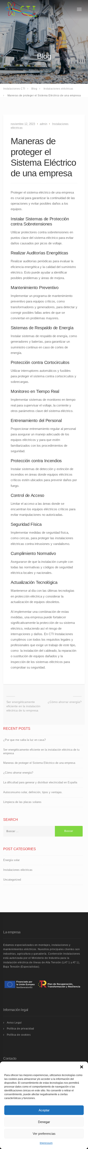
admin (43, 123)
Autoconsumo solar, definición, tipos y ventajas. (33, 792)
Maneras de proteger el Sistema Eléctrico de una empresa (39, 762)
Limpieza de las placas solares (22, 802)
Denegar (44, 1122)
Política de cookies (19, 1034)
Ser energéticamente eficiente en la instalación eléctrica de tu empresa (23, 706)
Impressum (46, 1143)
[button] (81, 1067)
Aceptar (44, 1110)
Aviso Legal (14, 1022)
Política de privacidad (20, 1028)
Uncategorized (12, 879)
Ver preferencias (44, 1133)
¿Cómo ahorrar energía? (65, 702)
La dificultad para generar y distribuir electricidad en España (40, 782)
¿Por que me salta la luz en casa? (24, 739)
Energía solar (11, 860)
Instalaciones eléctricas (17, 869)
